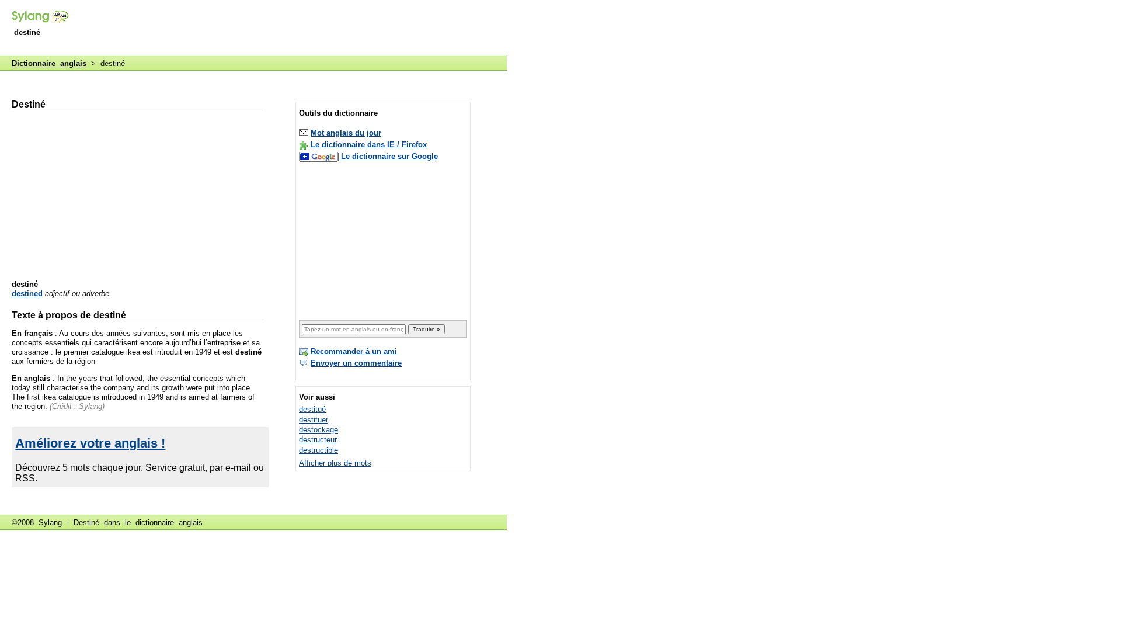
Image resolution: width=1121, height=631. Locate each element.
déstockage (318, 429)
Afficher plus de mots (335, 463)
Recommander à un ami (354, 351)
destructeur (318, 439)
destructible (318, 450)
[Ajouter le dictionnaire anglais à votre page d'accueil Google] (320, 156)
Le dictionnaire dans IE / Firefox (369, 144)
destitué (312, 409)
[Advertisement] (294, 28)
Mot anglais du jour (346, 133)
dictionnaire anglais (169, 522)
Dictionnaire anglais (49, 63)
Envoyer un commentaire (356, 363)
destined (27, 293)
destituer (313, 419)
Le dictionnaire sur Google (389, 156)
